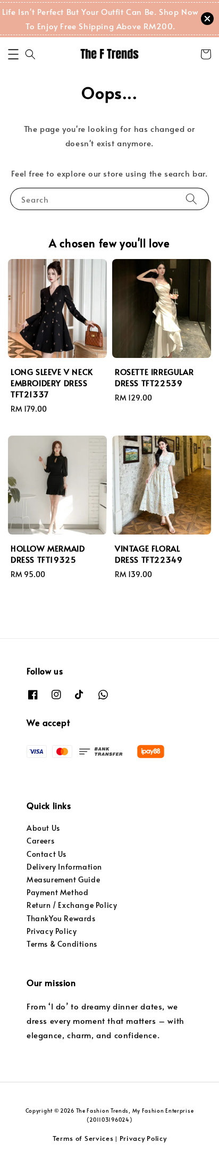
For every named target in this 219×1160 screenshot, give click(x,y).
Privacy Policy (52, 931)
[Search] (191, 198)
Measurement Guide (63, 879)
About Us (43, 828)
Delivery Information (64, 867)
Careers (40, 841)
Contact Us (46, 854)
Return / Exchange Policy (72, 905)
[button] (13, 54)
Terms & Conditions (62, 944)
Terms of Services (83, 1138)
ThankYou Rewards (61, 918)
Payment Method (57, 892)
